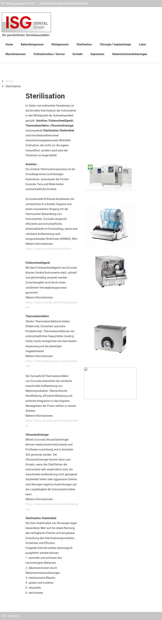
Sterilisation (84, 44)
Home (9, 44)
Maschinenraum (16, 54)
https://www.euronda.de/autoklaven (48, 248)
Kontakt (78, 54)
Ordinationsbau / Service (49, 54)
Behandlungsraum (32, 44)
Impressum (97, 54)
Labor (142, 44)
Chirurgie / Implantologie (115, 44)
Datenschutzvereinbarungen (129, 54)
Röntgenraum (60, 44)
